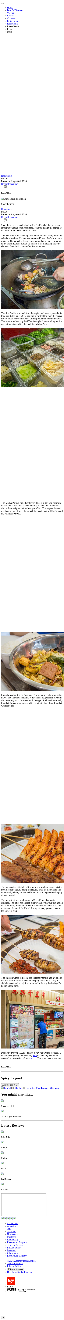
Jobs (9, 1229)
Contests (11, 18)
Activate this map (10, 1085)
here (35, 1055)
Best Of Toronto (14, 10)
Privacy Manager (15, 1269)
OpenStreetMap (33, 1088)
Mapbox (19, 1088)
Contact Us (12, 1223)
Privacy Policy (14, 1247)
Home (10, 7)
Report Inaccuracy (9, 184)
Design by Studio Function (19, 1272)
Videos (10, 13)
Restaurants (12, 23)
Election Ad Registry (17, 1242)
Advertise (11, 1226)
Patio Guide (12, 21)
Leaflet (7, 1088)
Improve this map (50, 1088)
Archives (11, 1231)
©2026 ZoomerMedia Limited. (21, 1261)
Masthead (11, 1237)
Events (10, 15)
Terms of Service (15, 1245)
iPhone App (12, 1239)
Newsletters (12, 1234)
